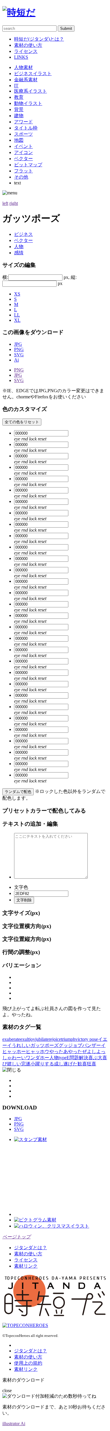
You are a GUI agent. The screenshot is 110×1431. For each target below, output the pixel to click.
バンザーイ (94, 1045)
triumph (68, 1039)
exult (24, 1039)
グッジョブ (70, 1045)
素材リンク (26, 1266)
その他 (21, 176)
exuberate (11, 1039)
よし (91, 1051)
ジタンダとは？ (30, 1247)
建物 (18, 115)
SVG (19, 354)
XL (17, 320)
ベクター (23, 158)
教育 (18, 97)
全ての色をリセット (22, 422)
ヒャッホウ (37, 1051)
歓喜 (82, 1063)
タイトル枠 (26, 127)
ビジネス (23, 234)
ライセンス (26, 51)
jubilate (42, 1039)
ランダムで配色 (18, 791)
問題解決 (79, 1057)
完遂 (26, 1063)
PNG (19, 349)
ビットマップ (28, 164)
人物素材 (23, 67)
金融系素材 (26, 79)
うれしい (21, 1045)
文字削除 (24, 900)
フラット (23, 170)
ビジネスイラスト (33, 73)
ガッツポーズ (45, 1045)
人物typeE (59, 1057)
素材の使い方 (28, 45)
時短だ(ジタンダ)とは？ (39, 39)
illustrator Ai (13, 1423)
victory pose (86, 1039)
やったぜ (77, 1051)
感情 (18, 252)
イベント (23, 146)
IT (16, 85)
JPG (18, 344)
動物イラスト (28, 103)
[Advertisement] (58, 1179)
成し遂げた (65, 1063)
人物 (18, 246)
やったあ (58, 1051)
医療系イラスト (30, 91)
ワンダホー (37, 1057)
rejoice (55, 1039)
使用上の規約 (28, 1363)
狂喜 (91, 1063)
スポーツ (23, 134)
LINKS (21, 57)
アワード (23, 121)
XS (17, 293)
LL (17, 314)
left (5, 203)
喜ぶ (93, 1057)
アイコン (23, 152)
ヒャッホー (14, 1051)
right (13, 203)
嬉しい (14, 1063)
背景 (18, 109)
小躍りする (42, 1063)
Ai (16, 359)
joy (32, 1039)
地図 (18, 140)
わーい (19, 1057)
